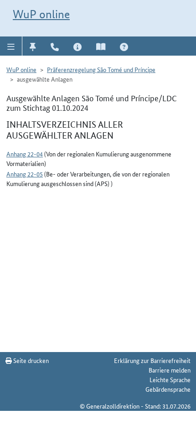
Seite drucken (30, 360)
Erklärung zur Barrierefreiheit (152, 360)
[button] (11, 46)
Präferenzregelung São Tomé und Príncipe (101, 69)
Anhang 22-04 (24, 153)
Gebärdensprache (168, 389)
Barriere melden (170, 369)
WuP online (41, 14)
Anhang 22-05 (24, 173)
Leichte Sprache (170, 379)
